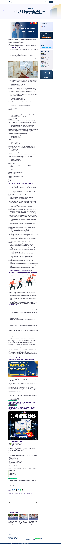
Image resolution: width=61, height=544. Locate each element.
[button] (9, 368)
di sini (32, 268)
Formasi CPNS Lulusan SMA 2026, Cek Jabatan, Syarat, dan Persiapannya (33, 521)
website (13, 380)
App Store (30, 379)
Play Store (26, 379)
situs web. (31, 381)
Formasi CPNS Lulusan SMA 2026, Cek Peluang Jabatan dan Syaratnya (12, 521)
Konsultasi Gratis (46, 37)
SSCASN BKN (12, 485)
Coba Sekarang (47, 47)
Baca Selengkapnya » (10, 524)
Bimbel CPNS (30, 8)
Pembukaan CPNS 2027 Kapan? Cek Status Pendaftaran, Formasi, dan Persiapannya (23, 522)
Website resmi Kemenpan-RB (14, 486)
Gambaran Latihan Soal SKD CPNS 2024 (17, 356)
